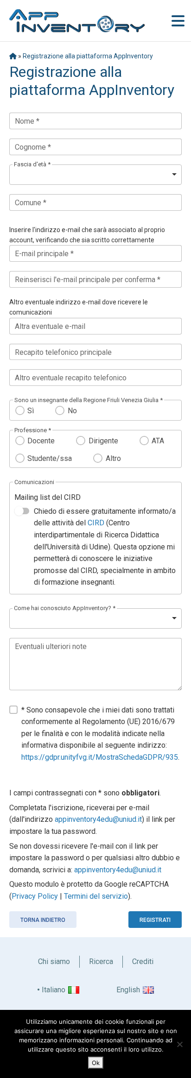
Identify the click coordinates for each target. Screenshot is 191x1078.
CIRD (96, 522)
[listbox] (95, 174)
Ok (96, 1062)
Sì (30, 410)
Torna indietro (42, 920)
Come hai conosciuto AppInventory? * (64, 608)
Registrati (155, 920)
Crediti (142, 961)
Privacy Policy (35, 896)
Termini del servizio (96, 896)
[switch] (21, 511)
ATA (158, 440)
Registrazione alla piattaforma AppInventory (88, 56)
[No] (179, 1044)
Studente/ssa (49, 458)
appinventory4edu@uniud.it (98, 819)
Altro (113, 458)
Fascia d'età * (32, 164)
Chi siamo (54, 961)
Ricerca (101, 961)
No (72, 410)
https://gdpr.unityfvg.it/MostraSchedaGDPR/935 (99, 757)
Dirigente (103, 440)
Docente (41, 440)
